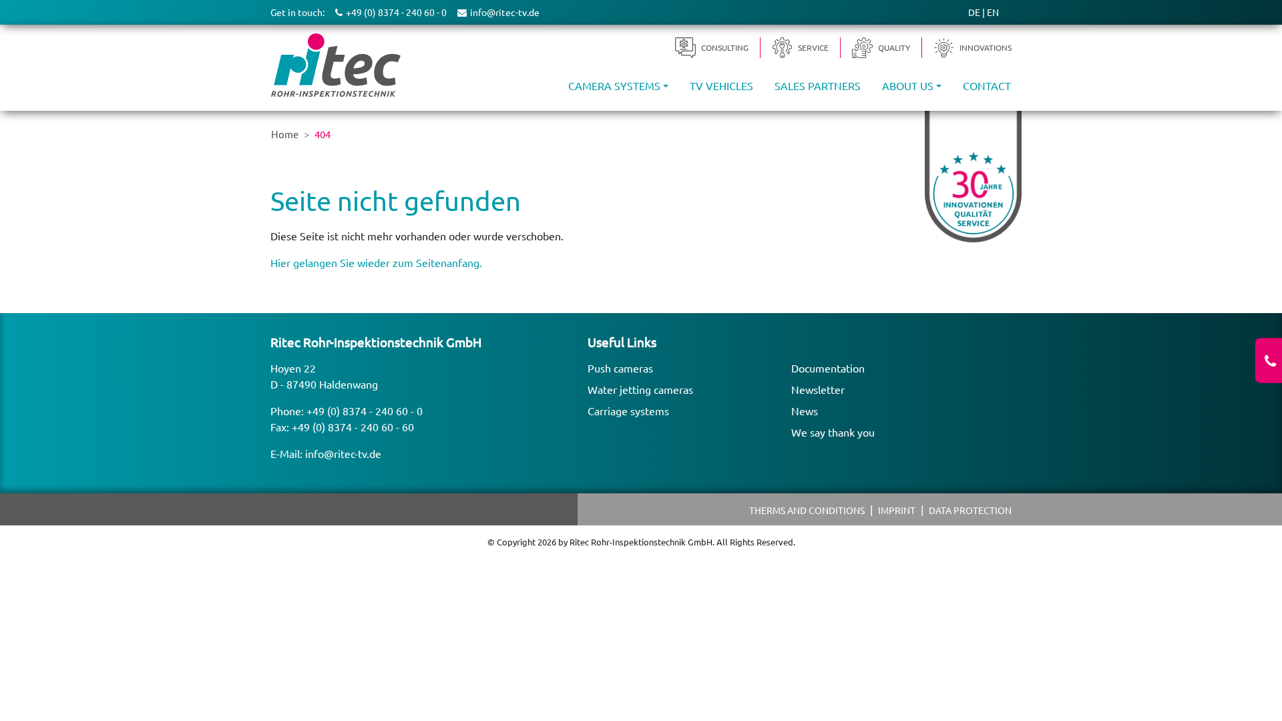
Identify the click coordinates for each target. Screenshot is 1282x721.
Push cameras (620, 368)
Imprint (896, 510)
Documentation (828, 368)
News (804, 410)
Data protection (970, 510)
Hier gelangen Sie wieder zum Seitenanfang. (376, 262)
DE (974, 12)
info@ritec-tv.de (343, 453)
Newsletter (818, 389)
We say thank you (833, 432)
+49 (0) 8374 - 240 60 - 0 (364, 410)
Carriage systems (628, 410)
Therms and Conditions (807, 510)
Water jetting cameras (640, 389)
